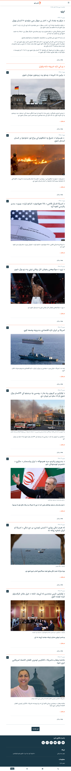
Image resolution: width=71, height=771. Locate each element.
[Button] (60, 60)
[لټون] (58, 769)
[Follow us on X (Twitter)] (59, 742)
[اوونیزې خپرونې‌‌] (27, 769)
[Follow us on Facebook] (63, 742)
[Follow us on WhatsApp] (47, 742)
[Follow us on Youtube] (55, 742)
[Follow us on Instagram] (51, 742)
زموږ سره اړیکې (61, 754)
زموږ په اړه (62, 763)
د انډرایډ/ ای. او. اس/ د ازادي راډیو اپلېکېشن (24, 754)
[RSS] (43, 742)
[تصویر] (42, 769)
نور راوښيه (36, 729)
